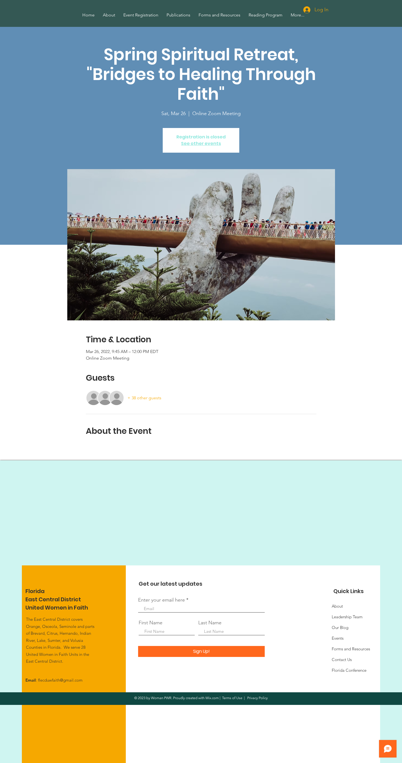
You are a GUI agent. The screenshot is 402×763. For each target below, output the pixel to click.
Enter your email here (161, 599)
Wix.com (212, 698)
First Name (150, 622)
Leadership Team (347, 616)
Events (337, 638)
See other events (201, 143)
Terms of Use (232, 698)
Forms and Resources (351, 648)
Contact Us (342, 659)
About (337, 606)
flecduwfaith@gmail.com (60, 680)
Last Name (210, 622)
